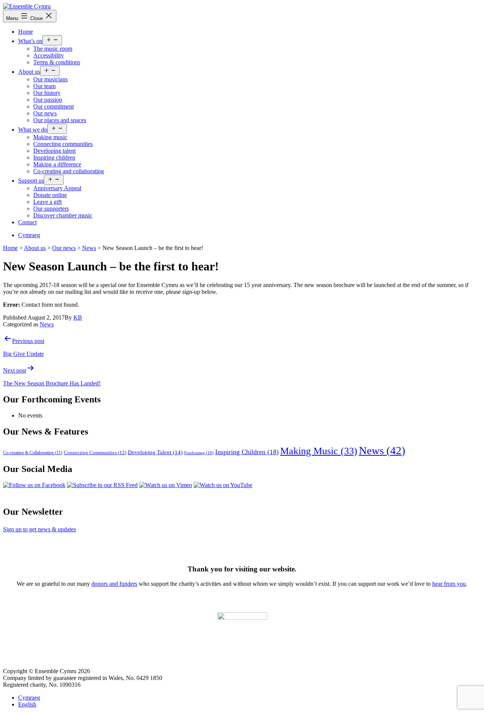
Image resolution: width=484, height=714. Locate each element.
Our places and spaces (59, 120)
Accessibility (48, 55)
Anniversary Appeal (57, 188)
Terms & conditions (56, 62)
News (47, 324)
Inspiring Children (247, 452)
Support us (31, 180)
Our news (45, 113)
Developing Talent (155, 452)
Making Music (318, 450)
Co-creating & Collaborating (32, 452)
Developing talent (54, 150)
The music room (52, 48)
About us (29, 71)
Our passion (47, 99)
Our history (46, 93)
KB (77, 317)
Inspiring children (54, 157)
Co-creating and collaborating (68, 171)
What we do (32, 129)
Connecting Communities (95, 452)
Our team (44, 86)
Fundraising (199, 453)
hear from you (449, 584)
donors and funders (114, 584)
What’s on (30, 41)
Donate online (50, 195)
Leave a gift (47, 202)
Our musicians (50, 79)
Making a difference (57, 164)
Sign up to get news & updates (39, 529)
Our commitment (53, 106)
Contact (27, 222)
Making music (50, 137)
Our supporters (51, 208)
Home (25, 31)
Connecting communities (63, 144)
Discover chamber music (62, 215)
